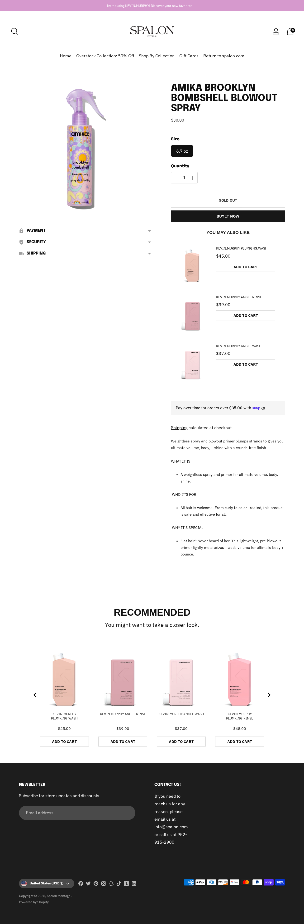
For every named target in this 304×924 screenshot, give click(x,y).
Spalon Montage (59, 896)
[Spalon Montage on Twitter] (88, 884)
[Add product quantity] (176, 178)
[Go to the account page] (276, 31)
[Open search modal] (14, 31)
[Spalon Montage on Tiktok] (119, 884)
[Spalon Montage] (152, 31)
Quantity (180, 166)
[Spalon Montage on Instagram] (103, 884)
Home (65, 56)
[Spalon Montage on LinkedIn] (134, 884)
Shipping (179, 427)
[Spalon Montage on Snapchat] (111, 884)
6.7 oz (182, 151)
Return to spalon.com (223, 56)
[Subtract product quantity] (192, 178)
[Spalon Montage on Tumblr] (126, 884)
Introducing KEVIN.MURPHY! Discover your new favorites (149, 6)
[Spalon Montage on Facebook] (81, 884)
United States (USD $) (46, 883)
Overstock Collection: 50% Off (105, 56)
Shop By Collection (157, 56)
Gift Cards (189, 56)
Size (175, 139)
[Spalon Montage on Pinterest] (96, 884)
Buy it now (228, 216)
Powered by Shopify (34, 902)
